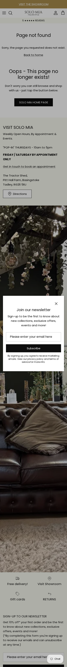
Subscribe (33, 348)
